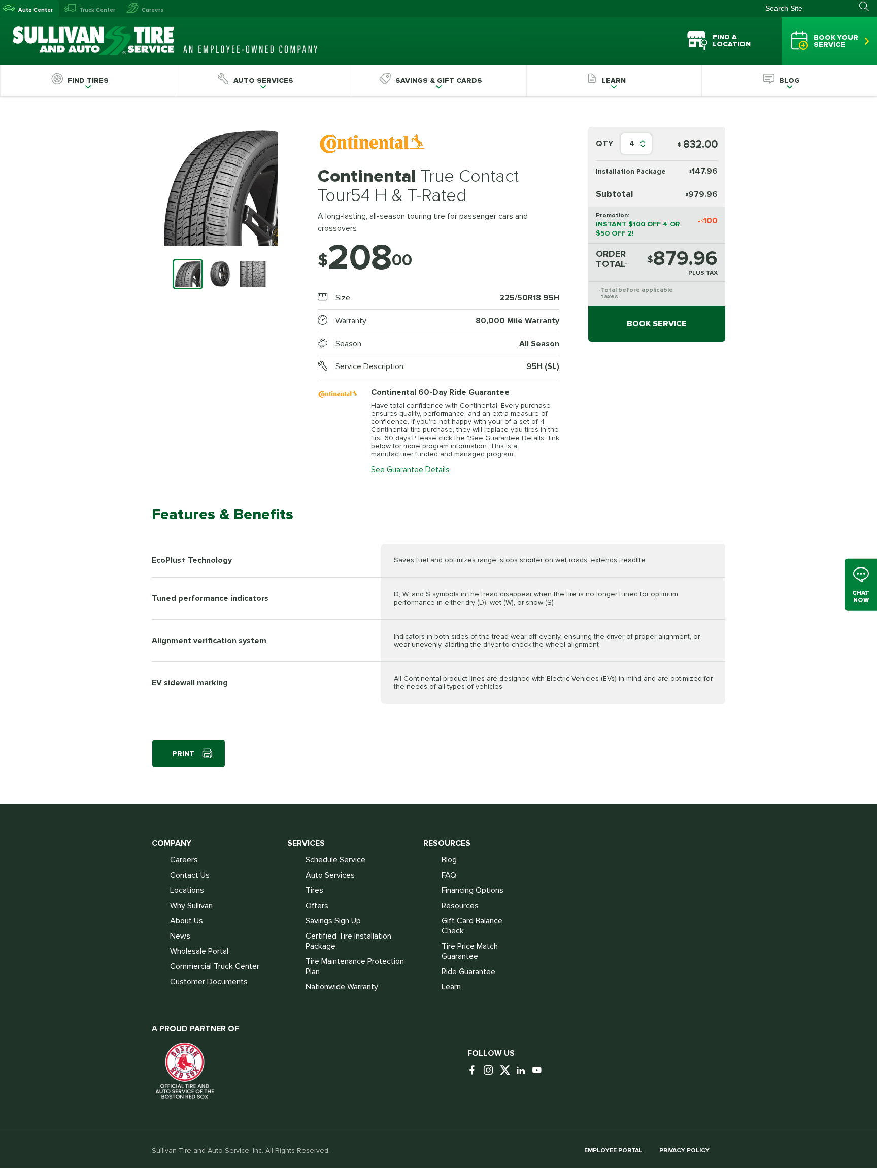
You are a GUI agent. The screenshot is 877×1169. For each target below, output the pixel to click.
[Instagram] (491, 1071)
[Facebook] (474, 1071)
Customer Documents (209, 982)
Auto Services (330, 875)
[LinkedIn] (523, 1071)
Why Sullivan (191, 905)
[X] (507, 1071)
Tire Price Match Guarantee (470, 951)
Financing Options (472, 890)
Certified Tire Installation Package (348, 941)
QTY (604, 144)
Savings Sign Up (333, 921)
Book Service (657, 324)
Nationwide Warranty (342, 987)
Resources (460, 905)
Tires (314, 890)
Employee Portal (613, 1150)
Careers (152, 10)
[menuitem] (88, 80)
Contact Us (190, 875)
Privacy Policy (684, 1150)
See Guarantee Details (410, 469)
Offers (317, 905)
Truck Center (97, 10)
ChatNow (860, 596)
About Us (186, 921)
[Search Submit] (868, 6)
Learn (451, 987)
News (180, 936)
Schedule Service (335, 860)
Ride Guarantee (468, 971)
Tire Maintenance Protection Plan (355, 966)
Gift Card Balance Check (472, 926)
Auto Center (35, 10)
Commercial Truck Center (214, 966)
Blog (449, 860)
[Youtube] (539, 1071)
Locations (187, 890)
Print (183, 753)
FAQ (449, 875)
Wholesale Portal (199, 951)
